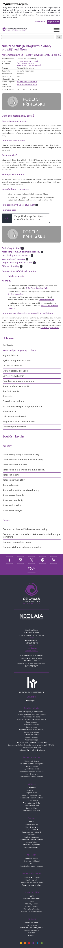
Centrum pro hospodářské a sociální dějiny (25, 529)
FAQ (31, 864)
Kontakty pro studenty (31, 847)
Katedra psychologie (13, 495)
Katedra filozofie (11, 475)
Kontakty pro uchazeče (14, 427)
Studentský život (31, 808)
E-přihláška (8, 345)
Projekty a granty (32, 880)
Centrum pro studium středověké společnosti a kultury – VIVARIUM (31, 535)
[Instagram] (20, 560)
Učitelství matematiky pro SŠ (27, 61)
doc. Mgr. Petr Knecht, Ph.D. (27, 82)
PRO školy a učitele (31, 904)
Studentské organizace (31, 845)
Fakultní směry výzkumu (31, 877)
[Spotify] (42, 560)
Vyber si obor (31, 790)
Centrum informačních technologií (31, 771)
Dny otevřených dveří (13, 376)
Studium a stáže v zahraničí (31, 832)
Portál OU (31, 822)
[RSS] (53, 560)
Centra (6, 520)
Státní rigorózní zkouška (15, 371)
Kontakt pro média (31, 923)
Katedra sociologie (12, 510)
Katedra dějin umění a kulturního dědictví (24, 470)
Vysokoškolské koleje (31, 769)
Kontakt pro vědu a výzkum (31, 885)
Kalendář (31, 935)
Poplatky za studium (13, 401)
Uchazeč (8, 338)
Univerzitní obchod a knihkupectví (31, 764)
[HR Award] (31, 685)
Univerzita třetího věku (31, 909)
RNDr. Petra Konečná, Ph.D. (27, 84)
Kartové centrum (31, 774)
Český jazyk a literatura (25, 63)
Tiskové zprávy (31, 925)
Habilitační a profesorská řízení (32, 882)
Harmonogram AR (31, 829)
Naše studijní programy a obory (19, 350)
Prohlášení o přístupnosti (31, 899)
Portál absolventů (31, 858)
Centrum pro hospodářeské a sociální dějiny (31, 742)
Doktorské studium (12, 366)
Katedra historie (11, 485)
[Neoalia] (31, 616)
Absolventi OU (10, 411)
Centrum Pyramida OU (50, 328)
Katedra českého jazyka (15, 465)
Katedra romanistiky (13, 500)
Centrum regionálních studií (17, 542)
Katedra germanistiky (14, 480)
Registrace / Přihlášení (31, 861)
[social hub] (31, 569)
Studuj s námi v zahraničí (16, 386)
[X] (31, 560)
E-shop (31, 901)
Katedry (7, 446)
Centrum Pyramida (46, 300)
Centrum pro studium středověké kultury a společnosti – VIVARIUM (31, 745)
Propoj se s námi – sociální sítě (19, 422)
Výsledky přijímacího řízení (17, 361)
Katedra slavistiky (12, 505)
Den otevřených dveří (31, 805)
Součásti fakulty (11, 391)
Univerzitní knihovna (31, 761)
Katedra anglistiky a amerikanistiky (21, 455)
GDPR (32, 896)
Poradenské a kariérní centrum (19, 381)
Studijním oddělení (15, 294)
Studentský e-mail (31, 824)
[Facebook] (9, 560)
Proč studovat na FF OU (31, 803)
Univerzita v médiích (31, 930)
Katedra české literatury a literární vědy (23, 460)
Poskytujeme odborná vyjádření (31, 928)
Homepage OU (31, 700)
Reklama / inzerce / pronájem (31, 911)
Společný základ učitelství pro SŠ (29, 65)
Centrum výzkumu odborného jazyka (22, 547)
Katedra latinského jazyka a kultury (21, 490)
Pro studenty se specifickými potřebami (23, 406)
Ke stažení (31, 933)
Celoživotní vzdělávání (14, 417)
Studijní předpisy (31, 842)
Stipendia (7, 396)
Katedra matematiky (16, 276)
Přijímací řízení (10, 356)
